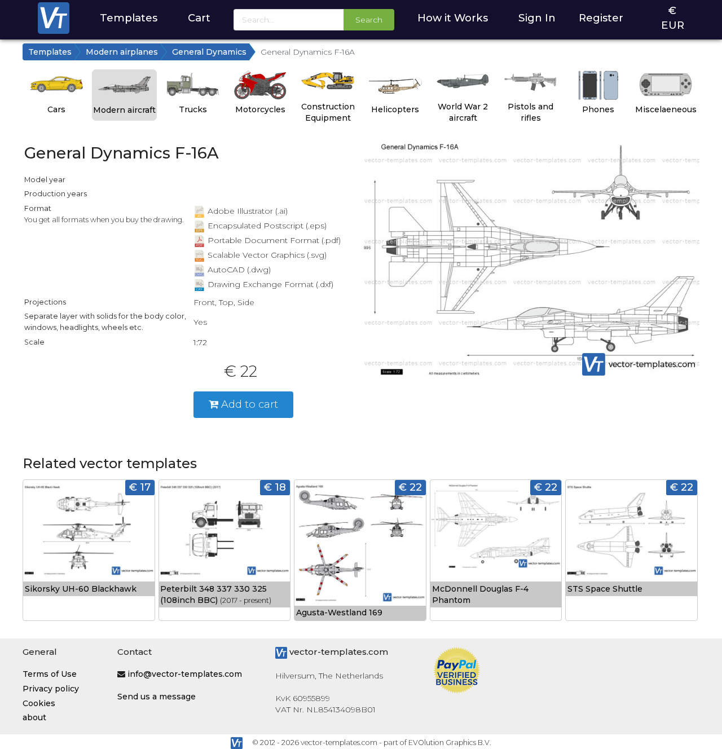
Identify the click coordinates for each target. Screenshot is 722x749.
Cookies (39, 703)
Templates (128, 17)
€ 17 (140, 487)
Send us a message (156, 696)
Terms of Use (50, 674)
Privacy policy (51, 689)
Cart (199, 17)
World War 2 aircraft (463, 112)
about (34, 717)
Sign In (537, 17)
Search (368, 20)
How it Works (452, 17)
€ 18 (275, 487)
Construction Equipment (328, 112)
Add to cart (248, 404)
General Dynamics (209, 52)
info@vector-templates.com (184, 674)
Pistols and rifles (530, 112)
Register (601, 17)
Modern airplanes (122, 52)
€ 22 (410, 487)
